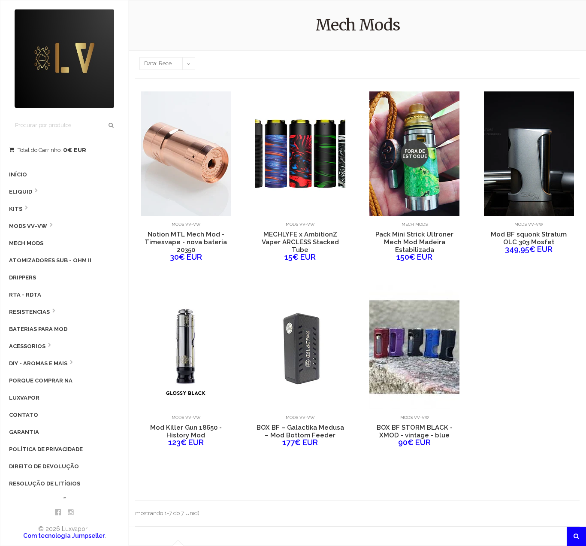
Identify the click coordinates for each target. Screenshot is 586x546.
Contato (23, 415)
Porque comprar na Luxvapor (40, 389)
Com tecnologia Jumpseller (64, 535)
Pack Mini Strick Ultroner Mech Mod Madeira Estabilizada (414, 242)
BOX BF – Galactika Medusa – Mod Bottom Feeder (300, 431)
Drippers (22, 277)
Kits (15, 209)
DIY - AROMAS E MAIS (38, 363)
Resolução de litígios (44, 483)
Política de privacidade (46, 449)
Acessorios (27, 346)
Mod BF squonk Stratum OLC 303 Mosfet (529, 238)
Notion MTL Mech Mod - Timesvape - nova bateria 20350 (186, 242)
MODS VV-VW (28, 226)
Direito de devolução (44, 466)
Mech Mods (26, 243)
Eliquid (20, 191)
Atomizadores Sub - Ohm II (50, 260)
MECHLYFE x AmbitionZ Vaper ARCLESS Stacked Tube (300, 242)
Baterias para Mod (38, 329)
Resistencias (29, 312)
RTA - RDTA (25, 294)
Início (18, 174)
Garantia (24, 432)
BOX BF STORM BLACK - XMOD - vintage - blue (415, 431)
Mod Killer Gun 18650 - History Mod (186, 431)
